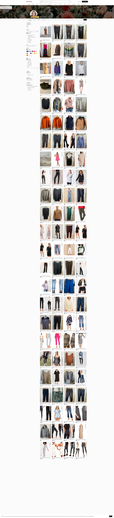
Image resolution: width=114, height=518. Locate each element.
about (82, 19)
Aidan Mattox (30, 39)
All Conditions (30, 78)
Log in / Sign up (85, 1)
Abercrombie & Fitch (31, 35)
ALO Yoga (29, 42)
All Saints (29, 41)
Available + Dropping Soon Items (33, 86)
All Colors (29, 49)
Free (28, 73)
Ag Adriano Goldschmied (31, 37)
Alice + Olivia (30, 40)
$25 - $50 (29, 61)
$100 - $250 (30, 63)
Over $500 (29, 65)
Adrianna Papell (30, 36)
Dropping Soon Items (31, 87)
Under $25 (29, 60)
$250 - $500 (30, 64)
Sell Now (79, 1)
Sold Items (29, 88)
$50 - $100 (29, 62)
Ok (110, 516)
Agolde (29, 38)
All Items (29, 72)
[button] (42, 1)
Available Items (30, 85)
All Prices (29, 59)
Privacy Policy (91, 516)
